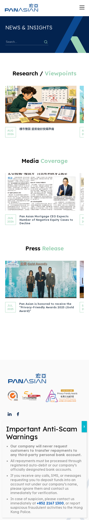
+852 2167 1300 (50, 503)
